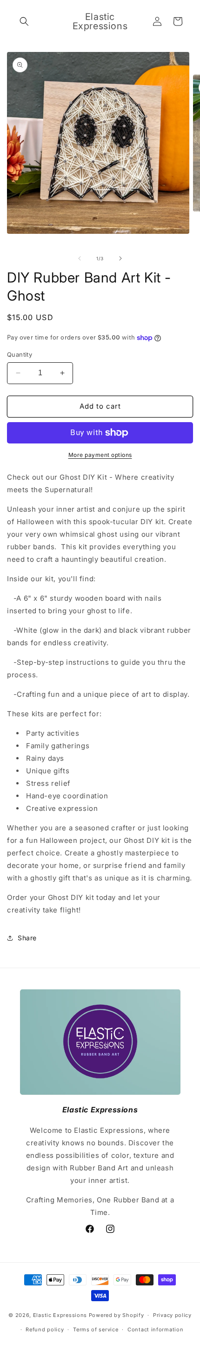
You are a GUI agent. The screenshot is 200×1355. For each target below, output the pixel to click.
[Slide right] (120, 258)
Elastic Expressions (60, 1315)
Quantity (19, 354)
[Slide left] (79, 258)
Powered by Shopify (116, 1315)
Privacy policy (172, 1315)
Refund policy (45, 1329)
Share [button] (27, 938)
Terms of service (95, 1329)
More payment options (100, 454)
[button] (24, 21)
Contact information (155, 1329)
